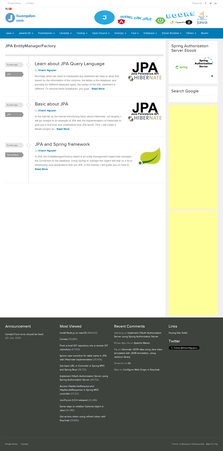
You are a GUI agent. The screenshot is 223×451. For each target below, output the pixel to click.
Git (129, 363)
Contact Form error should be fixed (24, 334)
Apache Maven (142, 343)
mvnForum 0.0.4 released (74, 400)
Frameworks (45, 33)
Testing (80, 33)
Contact (30, 3)
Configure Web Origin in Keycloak (141, 369)
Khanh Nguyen (47, 70)
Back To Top (212, 444)
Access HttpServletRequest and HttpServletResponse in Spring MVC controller (79, 390)
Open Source (99, 33)
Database (149, 33)
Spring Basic (13, 155)
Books (204, 33)
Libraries (64, 33)
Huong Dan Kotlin (178, 333)
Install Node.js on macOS (73, 333)
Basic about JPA (51, 104)
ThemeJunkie (197, 444)
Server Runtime (170, 33)
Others (190, 33)
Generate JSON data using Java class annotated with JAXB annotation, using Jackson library (138, 353)
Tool (133, 33)
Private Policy (14, 3)
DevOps (119, 33)
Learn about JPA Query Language (70, 64)
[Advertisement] (193, 157)
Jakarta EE (25, 33)
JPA (9, 74)
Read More (98, 88)
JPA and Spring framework (62, 144)
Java (8, 33)
